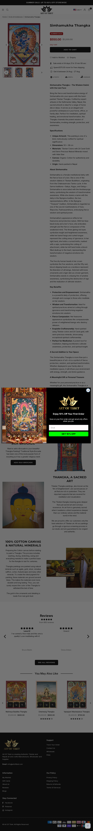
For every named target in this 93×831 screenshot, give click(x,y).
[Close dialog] (88, 390)
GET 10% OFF (69, 434)
